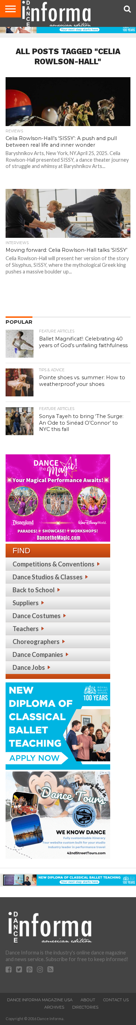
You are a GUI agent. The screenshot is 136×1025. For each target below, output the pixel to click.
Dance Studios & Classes (48, 577)
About (88, 999)
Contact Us (116, 999)
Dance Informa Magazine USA (40, 999)
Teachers (26, 628)
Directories (85, 1007)
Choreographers (36, 641)
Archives (54, 1007)
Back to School (34, 590)
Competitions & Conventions (54, 564)
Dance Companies (38, 654)
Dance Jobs (29, 667)
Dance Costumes (37, 616)
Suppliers (26, 603)
